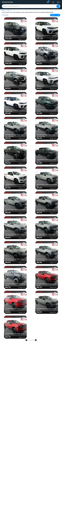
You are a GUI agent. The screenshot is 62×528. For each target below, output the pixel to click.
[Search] (58, 6)
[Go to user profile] (53, 2)
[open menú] (58, 2)
